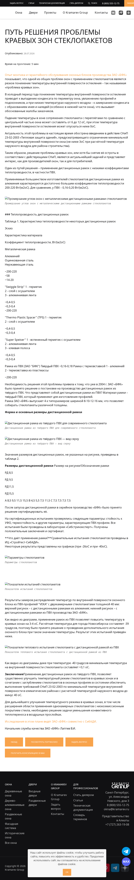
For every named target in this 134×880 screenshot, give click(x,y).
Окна (18, 12)
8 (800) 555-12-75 (118, 805)
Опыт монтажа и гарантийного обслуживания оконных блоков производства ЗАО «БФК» (66, 75)
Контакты (101, 12)
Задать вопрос (79, 742)
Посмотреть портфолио (44, 742)
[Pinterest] (128, 13)
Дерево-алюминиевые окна (14, 805)
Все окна (11, 843)
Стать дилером (83, 795)
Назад (14, 742)
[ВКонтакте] (113, 13)
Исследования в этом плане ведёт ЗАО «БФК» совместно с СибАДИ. (51, 721)
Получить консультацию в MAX (28, 753)
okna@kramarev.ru (116, 809)
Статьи (78, 800)
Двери (33, 12)
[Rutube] (121, 13)
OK (67, 872)
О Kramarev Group (75, 12)
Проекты (50, 12)
